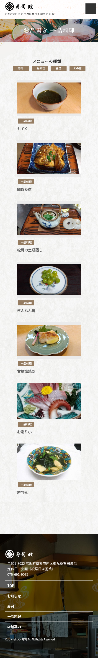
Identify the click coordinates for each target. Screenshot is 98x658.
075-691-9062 (17, 574)
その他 (77, 68)
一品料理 (39, 68)
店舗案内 (14, 626)
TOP (10, 585)
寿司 (20, 68)
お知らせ (14, 595)
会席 (58, 68)
